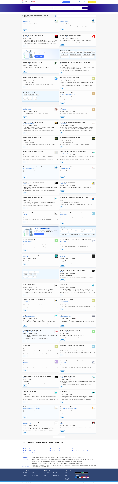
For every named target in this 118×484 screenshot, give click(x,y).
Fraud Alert (67, 479)
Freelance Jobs (58, 461)
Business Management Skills (75, 234)
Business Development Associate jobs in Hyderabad (33, 452)
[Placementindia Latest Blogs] (84, 477)
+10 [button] (75, 318)
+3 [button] (75, 410)
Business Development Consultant (88, 234)
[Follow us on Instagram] (86, 477)
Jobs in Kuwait (39, 459)
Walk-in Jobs (34, 461)
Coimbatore (74, 457)
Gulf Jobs (65, 463)
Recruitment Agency (35, 465)
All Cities (82, 457)
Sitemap (66, 476)
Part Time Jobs (39, 461)
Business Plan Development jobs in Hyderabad (81, 450)
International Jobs (72, 463)
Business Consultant (86, 54)
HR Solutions (42, 465)
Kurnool (34, 96)
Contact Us (66, 475)
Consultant (51, 1)
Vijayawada (30, 99)
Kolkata (41, 457)
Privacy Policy (85, 482)
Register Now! (39, 56)
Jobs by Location (52, 463)
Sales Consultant (80, 52)
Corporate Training (92, 465)
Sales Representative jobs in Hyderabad (55, 448)
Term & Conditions (35, 475)
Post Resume (66, 1)
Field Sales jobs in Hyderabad (29, 450)
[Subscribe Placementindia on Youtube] (88, 477)
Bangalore (33, 457)
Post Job (92, 1)
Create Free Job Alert (79, 463)
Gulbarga (30, 96)
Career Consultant (68, 465)
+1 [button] (38, 318)
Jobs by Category (34, 463)
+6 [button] (75, 394)
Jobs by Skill (41, 463)
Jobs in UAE (34, 459)
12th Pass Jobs (73, 461)
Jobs (39, 1)
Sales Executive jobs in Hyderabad (30, 448)
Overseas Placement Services (58, 465)
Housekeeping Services (45, 466)
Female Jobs (46, 475)
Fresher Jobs (52, 461)
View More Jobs (58, 437)
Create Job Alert (34, 476)
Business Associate (87, 52)
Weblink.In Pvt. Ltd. (33, 482)
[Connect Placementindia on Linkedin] (80, 477)
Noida (70, 457)
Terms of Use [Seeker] (92, 482)
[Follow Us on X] (78, 477)
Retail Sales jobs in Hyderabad (54, 450)
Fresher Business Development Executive (68, 52)
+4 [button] (70, 379)
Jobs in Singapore (69, 459)
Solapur (34, 99)
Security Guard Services (36, 466)
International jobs (56, 475)
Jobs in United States (61, 459)
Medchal (37, 94)
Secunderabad (31, 94)
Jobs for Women (46, 461)
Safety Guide (67, 478)
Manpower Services (48, 465)
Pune (57, 457)
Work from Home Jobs (66, 461)
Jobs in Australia (90, 459)
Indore (79, 457)
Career (44, 1)
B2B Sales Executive (64, 54)
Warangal (25, 96)
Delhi (49, 457)
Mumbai (37, 457)
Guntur (25, 99)
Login (59, 1)
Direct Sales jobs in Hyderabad (78, 448)
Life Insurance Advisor (65, 234)
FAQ (23, 476)
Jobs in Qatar (45, 459)
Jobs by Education (60, 463)
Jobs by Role (46, 463)
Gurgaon (66, 457)
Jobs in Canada (83, 459)
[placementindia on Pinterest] (82, 477)
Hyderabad (25, 94)
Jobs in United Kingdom (53, 459)
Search (85, 8)
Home (66, 472)
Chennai (45, 457)
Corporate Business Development (75, 54)
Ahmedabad (62, 457)
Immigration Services (75, 465)
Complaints (25, 475)
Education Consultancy (84, 465)
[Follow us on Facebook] (76, 477)
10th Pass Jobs (79, 461)
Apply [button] (25, 30)
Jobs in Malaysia (76, 459)
